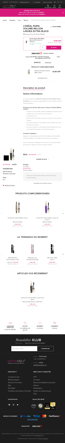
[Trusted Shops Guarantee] (41, 406)
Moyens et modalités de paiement (44, 382)
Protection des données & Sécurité (19, 391)
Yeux (19, 20)
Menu (59, 7)
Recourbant (12, 173)
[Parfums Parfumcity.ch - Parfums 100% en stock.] (9, 6)
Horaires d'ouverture (15, 382)
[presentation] (63, 214)
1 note (14, 164)
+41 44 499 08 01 (13, 2)
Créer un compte (47, 2)
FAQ (34, 394)
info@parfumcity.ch (24, 2)
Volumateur (6, 173)
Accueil (5, 20)
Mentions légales (13, 380)
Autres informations (32, 93)
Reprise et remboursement (42, 391)
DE (55, 2)
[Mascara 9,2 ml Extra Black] (12, 154)
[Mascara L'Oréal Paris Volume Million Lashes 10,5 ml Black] (29, 72)
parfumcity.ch (38, 435)
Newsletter (11, 388)
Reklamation (37, 388)
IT (61, 2)
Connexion (45, 348)
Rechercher (48, 7)
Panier (54, 7)
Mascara (26, 20)
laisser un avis (41, 159)
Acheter (54, 47)
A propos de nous (13, 377)
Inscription (37, 2)
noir (4, 179)
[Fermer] (63, 12)
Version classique (43, 438)
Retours (36, 385)
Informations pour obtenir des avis (43, 183)
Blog (9, 385)
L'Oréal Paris (48, 62)
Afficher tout (42, 78)
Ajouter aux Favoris (10, 185)
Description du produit (34, 88)
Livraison (36, 380)
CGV (35, 377)
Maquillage (12, 20)
